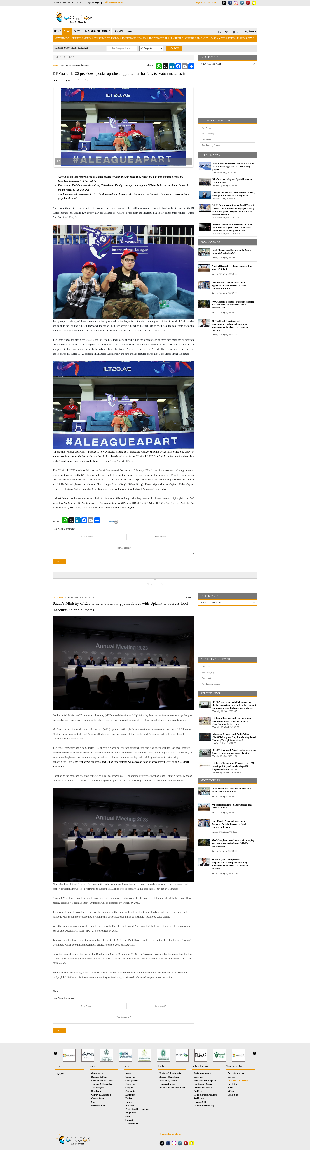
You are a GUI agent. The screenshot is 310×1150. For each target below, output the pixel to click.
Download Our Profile (238, 1080)
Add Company (208, 133)
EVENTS (77, 31)
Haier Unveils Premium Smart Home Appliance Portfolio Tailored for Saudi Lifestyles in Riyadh (229, 285)
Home (58, 1066)
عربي (129, 31)
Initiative (129, 1105)
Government (62, 38)
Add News (206, 128)
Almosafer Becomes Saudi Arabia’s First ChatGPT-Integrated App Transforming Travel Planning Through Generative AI (234, 737)
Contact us (233, 1095)
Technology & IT (158, 38)
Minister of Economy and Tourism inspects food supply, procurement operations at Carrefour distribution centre (232, 721)
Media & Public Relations (205, 1095)
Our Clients (233, 1084)
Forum (128, 1102)
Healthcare (176, 38)
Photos (231, 1087)
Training (161, 1066)
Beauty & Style (245, 38)
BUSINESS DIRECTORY (97, 31)
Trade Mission (131, 1123)
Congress (129, 1087)
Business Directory (200, 1066)
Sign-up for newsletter (206, 2)
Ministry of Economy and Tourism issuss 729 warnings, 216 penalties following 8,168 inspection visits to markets (233, 766)
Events (126, 1066)
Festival (128, 1098)
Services (231, 1077)
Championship (132, 1080)
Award (128, 1073)
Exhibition (130, 1095)
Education (198, 1077)
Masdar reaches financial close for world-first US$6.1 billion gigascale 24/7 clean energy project (233, 166)
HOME (57, 31)
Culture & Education (196, 38)
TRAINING (118, 31)
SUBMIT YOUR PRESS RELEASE (71, 47)
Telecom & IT (200, 1102)
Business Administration (170, 1073)
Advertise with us (116, 2)
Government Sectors (203, 1087)
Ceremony (130, 1077)
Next (254, 1053)
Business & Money (81, 38)
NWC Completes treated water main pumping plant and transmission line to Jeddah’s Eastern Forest (233, 305)
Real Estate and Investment (172, 1087)
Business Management (169, 1077)
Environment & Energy (106, 38)
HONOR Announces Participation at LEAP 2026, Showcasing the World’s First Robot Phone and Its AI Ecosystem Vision (232, 227)
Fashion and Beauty (203, 1084)
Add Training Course (211, 145)
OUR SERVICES (210, 57)
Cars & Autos (218, 38)
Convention (130, 1091)
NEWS (67, 31)
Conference (130, 1084)
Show (128, 1116)
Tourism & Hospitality (134, 38)
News (58, 57)
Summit (129, 1120)
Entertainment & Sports (205, 1080)
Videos (231, 1091)
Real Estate (199, 1098)
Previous (55, 1053)
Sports (231, 38)
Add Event (206, 139)
